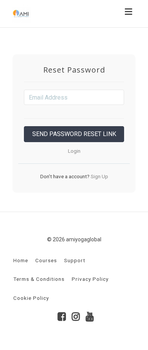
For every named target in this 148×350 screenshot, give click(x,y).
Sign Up (99, 176)
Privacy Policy (90, 279)
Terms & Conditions (39, 279)
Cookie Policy (31, 298)
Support (74, 260)
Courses (46, 260)
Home (20, 260)
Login (74, 151)
